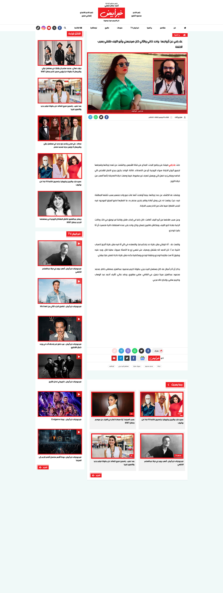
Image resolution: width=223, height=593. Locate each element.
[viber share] (90, 117)
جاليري (107, 28)
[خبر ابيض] (111, 13)
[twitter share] (101, 117)
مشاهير (162, 28)
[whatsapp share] (96, 117)
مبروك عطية (136, 366)
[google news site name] (142, 358)
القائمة (77, 28)
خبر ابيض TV (134, 28)
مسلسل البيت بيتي (123, 366)
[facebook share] (107, 117)
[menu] (65, 27)
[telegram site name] (120, 358)
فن (175, 28)
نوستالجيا (93, 28)
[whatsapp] (114, 351)
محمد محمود (149, 366)
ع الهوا (149, 28)
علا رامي (172, 165)
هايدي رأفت (179, 117)
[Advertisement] (137, 142)
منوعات (119, 28)
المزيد (98, 475)
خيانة (158, 366)
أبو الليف (111, 366)
